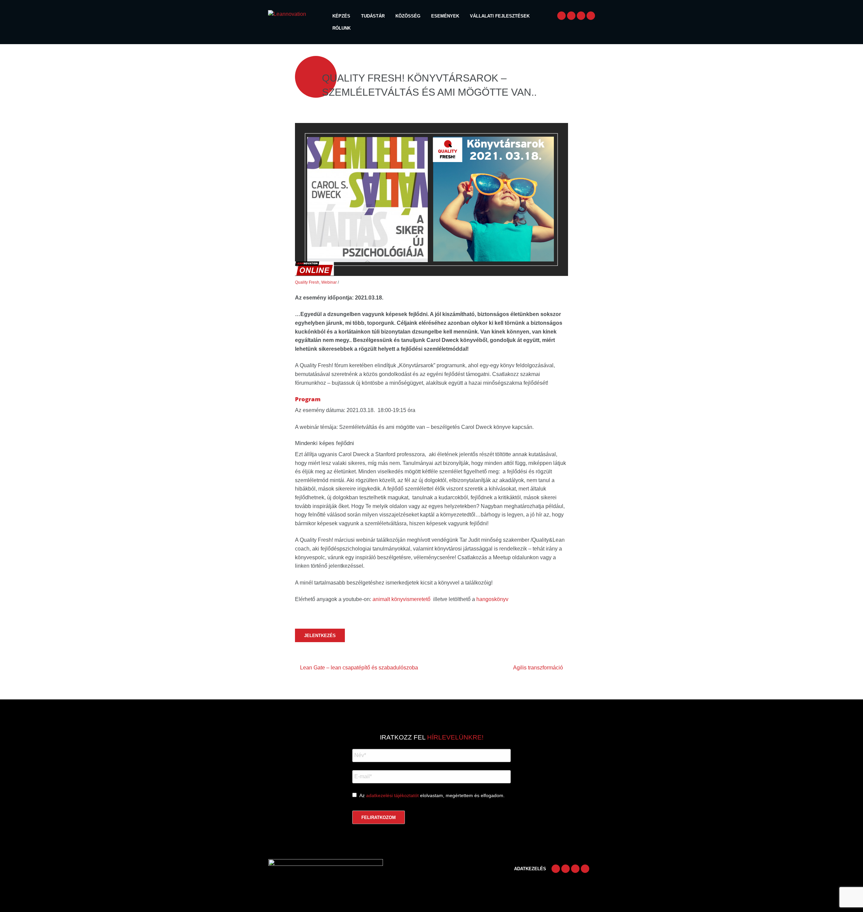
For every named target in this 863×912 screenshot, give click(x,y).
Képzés (341, 16)
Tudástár (373, 16)
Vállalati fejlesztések (500, 16)
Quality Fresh (307, 282)
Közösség (407, 16)
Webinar (329, 282)
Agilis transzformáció (538, 667)
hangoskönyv (492, 599)
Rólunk (341, 28)
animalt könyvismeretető (401, 599)
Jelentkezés (320, 635)
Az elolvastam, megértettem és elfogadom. (432, 795)
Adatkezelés (530, 868)
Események (445, 16)
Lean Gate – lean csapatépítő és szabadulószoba (359, 667)
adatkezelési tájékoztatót (392, 795)
